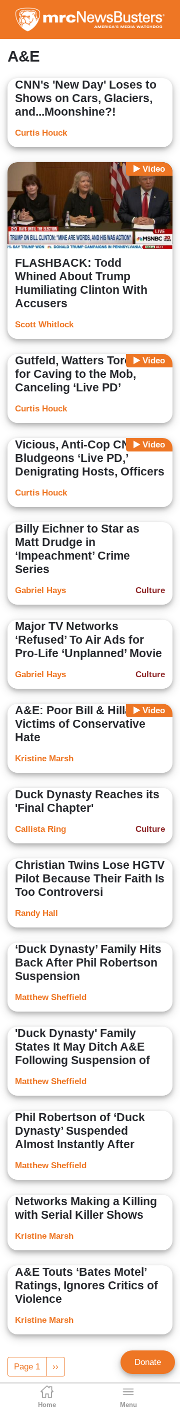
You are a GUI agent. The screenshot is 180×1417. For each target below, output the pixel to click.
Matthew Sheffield (50, 997)
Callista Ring (40, 829)
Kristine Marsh (44, 758)
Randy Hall (36, 913)
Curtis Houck (41, 133)
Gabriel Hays (40, 590)
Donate (147, 1362)
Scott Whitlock (44, 324)
